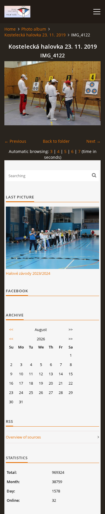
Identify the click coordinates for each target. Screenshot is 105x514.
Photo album (33, 29)
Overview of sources (23, 437)
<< (11, 329)
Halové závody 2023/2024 (28, 273)
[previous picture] (13, 93)
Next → (93, 141)
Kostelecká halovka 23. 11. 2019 (35, 35)
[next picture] (91, 93)
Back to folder (56, 141)
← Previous (15, 141)
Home (10, 29)
